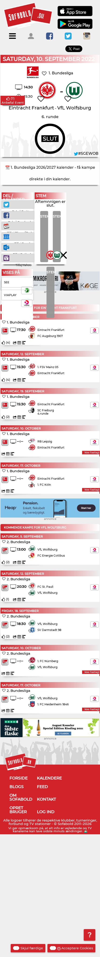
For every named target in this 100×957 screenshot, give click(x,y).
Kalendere (49, 778)
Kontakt (46, 799)
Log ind (45, 811)
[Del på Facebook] (18, 215)
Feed (42, 786)
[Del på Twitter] (18, 204)
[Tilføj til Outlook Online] (18, 247)
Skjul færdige (31, 948)
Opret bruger (18, 809)
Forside (19, 778)
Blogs (17, 786)
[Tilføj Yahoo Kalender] (18, 257)
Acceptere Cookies (77, 948)
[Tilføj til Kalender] (18, 225)
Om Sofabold (21, 797)
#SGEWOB (88, 153)
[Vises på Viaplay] (94, 330)
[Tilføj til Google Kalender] (18, 236)
